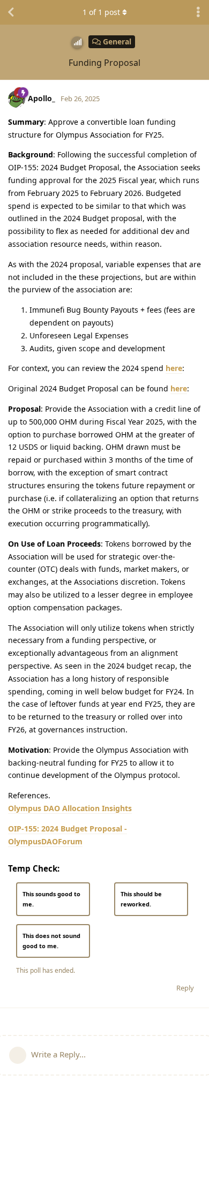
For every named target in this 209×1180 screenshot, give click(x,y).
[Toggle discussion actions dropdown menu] (198, 12)
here (174, 368)
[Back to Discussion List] (10, 12)
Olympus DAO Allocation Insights (70, 808)
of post (101, 12)
